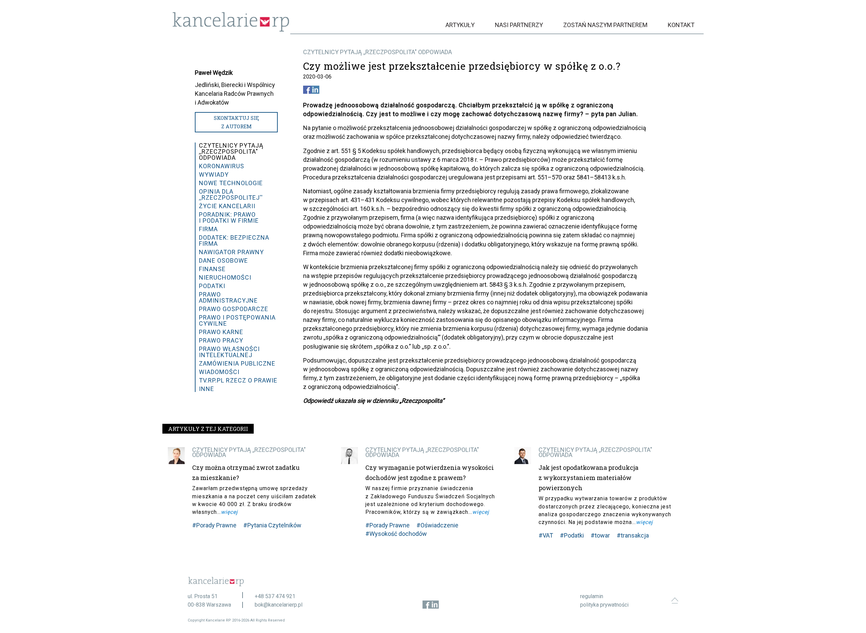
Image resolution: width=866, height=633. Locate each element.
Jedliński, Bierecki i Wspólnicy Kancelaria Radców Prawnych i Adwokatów (235, 93)
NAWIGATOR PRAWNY (231, 252)
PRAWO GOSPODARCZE (233, 308)
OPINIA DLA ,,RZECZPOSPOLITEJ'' (231, 194)
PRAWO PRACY (221, 340)
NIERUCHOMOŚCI (225, 277)
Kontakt (681, 24)
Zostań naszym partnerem (605, 24)
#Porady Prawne (214, 525)
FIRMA (208, 229)
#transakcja (633, 535)
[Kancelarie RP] (231, 30)
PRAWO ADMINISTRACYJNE (228, 297)
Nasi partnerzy (519, 24)
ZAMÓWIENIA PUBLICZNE (237, 363)
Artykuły (460, 24)
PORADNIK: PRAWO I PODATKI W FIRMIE (229, 217)
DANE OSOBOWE (223, 260)
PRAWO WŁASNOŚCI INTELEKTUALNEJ (229, 351)
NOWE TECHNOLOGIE (231, 183)
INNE (206, 388)
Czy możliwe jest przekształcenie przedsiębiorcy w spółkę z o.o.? (462, 66)
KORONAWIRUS (221, 166)
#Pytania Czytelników (272, 525)
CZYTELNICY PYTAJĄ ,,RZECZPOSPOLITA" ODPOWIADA (377, 52)
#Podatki (572, 535)
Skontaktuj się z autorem (236, 122)
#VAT (546, 535)
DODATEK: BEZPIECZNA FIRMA (234, 240)
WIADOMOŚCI (219, 371)
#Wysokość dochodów (396, 533)
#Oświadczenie (437, 525)
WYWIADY (214, 174)
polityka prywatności (604, 605)
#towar (600, 535)
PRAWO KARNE (221, 331)
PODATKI (212, 285)
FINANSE (212, 268)
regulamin (591, 596)
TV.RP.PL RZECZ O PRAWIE (238, 380)
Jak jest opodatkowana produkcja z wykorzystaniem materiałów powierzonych (588, 477)
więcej (229, 512)
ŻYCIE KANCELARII (227, 206)
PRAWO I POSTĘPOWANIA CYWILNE (237, 320)
